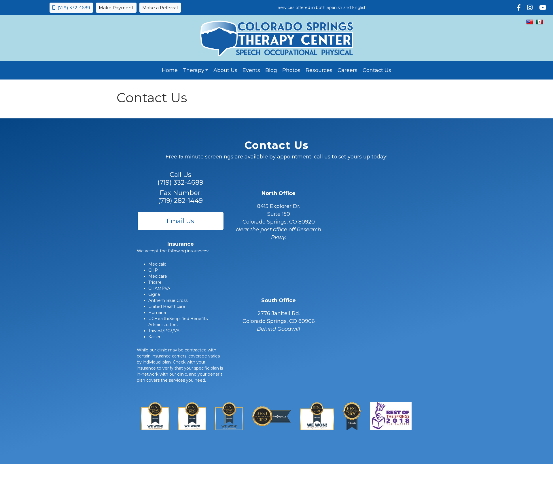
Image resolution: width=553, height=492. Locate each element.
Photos (291, 70)
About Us (225, 70)
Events (251, 70)
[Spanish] (539, 21)
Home (170, 70)
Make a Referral (160, 7)
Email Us (180, 221)
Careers (347, 70)
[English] (529, 21)
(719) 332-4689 (72, 7)
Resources (319, 70)
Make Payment (116, 7)
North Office (279, 193)
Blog (271, 70)
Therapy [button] (193, 70)
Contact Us (377, 70)
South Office (278, 300)
